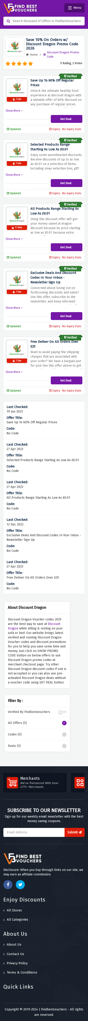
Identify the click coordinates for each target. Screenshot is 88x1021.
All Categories (17, 919)
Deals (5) (14, 746)
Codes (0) (15, 734)
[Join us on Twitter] (20, 884)
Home (34, 54)
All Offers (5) (17, 723)
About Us (14, 944)
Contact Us (15, 954)
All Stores (14, 910)
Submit (73, 832)
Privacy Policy (17, 963)
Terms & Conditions (22, 972)
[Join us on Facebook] (7, 884)
